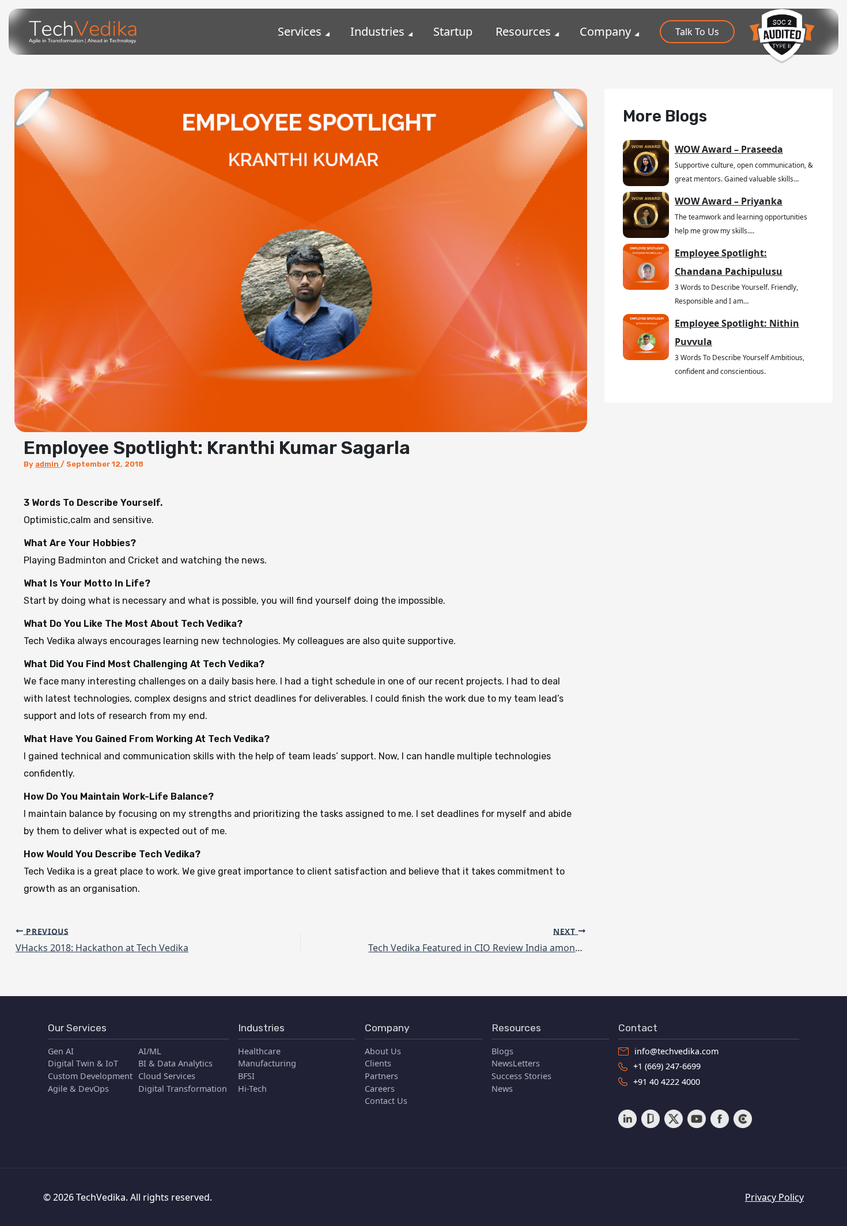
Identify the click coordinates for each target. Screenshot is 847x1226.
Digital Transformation (182, 1088)
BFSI (246, 1075)
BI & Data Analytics (175, 1063)
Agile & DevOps (78, 1088)
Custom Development (90, 1075)
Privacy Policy (774, 1197)
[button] (697, 31)
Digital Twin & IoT (83, 1063)
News (502, 1088)
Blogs (502, 1051)
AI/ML (149, 1051)
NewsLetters (515, 1063)
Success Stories (521, 1075)
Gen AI (61, 1051)
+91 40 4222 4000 (666, 1081)
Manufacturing (267, 1063)
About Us (383, 1051)
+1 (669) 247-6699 (667, 1066)
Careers (380, 1088)
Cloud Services (166, 1075)
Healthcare (259, 1051)
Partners (381, 1075)
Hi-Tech (252, 1088)
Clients (378, 1063)
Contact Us (386, 1100)
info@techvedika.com (676, 1051)
